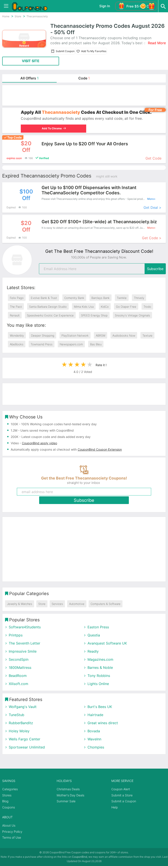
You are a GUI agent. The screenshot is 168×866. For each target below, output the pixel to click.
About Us (8, 825)
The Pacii (16, 306)
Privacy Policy (12, 831)
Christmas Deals (68, 789)
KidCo (105, 306)
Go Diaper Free (126, 306)
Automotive (76, 604)
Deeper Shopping (42, 335)
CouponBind (79, 856)
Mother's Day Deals (70, 795)
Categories (10, 789)
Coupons (8, 807)
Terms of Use (11, 837)
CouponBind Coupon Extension (100, 449)
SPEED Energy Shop (94, 315)
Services (57, 604)
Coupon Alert (120, 789)
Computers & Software (106, 604)
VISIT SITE (30, 61)
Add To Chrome (51, 128)
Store (42, 604)
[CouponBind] (33, 6)
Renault (15, 315)
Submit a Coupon (123, 801)
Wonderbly (17, 335)
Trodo (147, 306)
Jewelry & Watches (19, 604)
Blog (5, 801)
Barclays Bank (100, 298)
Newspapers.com (71, 344)
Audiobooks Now (123, 335)
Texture (147, 335)
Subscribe (155, 269)
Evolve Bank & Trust (44, 298)
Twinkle (122, 298)
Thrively (139, 298)
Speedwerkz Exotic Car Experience (50, 315)
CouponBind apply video (39, 443)
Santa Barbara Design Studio (48, 306)
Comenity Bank (74, 298)
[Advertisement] (84, 95)
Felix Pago (17, 298)
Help (114, 807)
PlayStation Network (75, 335)
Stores (6, 795)
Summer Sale (66, 801)
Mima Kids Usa (84, 306)
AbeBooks (16, 344)
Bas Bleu (96, 344)
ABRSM (100, 335)
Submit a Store (122, 795)
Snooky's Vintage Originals (132, 315)
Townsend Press (41, 344)
